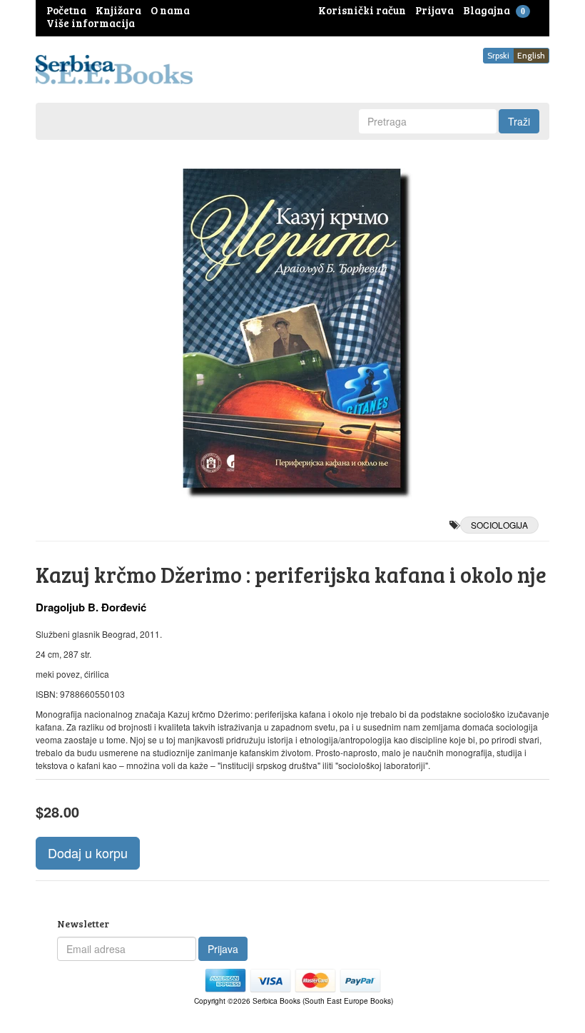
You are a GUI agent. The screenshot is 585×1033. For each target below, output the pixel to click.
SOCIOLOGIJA (499, 525)
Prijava (223, 949)
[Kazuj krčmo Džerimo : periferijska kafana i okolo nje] (292, 328)
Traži (519, 121)
